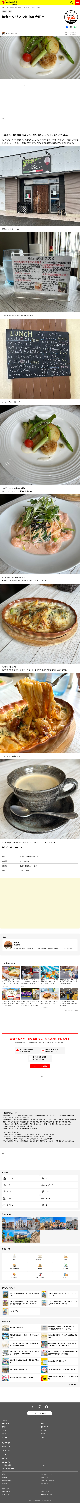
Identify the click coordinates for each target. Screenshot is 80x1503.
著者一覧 (5, 1458)
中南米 (9, 1185)
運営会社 (4, 1474)
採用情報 (4, 1483)
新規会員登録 (7, 1465)
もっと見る (72, 1384)
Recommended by (69, 1010)
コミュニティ (6, 1462)
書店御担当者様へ (7, 1480)
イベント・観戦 (14, 1268)
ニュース (4, 1454)
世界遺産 (40, 1268)
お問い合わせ (44, 1483)
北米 (47, 1178)
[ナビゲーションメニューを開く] (77, 2)
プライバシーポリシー (47, 1474)
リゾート (49, 1192)
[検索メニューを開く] (71, 2)
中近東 (48, 1198)
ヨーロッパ (10, 1178)
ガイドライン (44, 1477)
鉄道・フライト (40, 1277)
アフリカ (10, 1205)
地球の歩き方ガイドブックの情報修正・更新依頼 (21, 1128)
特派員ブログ (19, 7)
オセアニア (49, 1185)
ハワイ (9, 1192)
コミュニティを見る (40, 1066)
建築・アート (40, 1259)
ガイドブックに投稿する (47, 1480)
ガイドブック (6, 1450)
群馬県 (12, 7)
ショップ (65, 1277)
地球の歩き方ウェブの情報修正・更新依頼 (18, 1126)
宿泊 (65, 1259)
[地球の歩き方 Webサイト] (9, 2)
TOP (3, 7)
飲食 (14, 1259)
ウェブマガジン (7, 1443)
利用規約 (4, 1477)
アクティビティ (14, 1277)
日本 (7, 7)
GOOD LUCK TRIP (8, 1469)
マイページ (46, 1465)
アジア (9, 1198)
